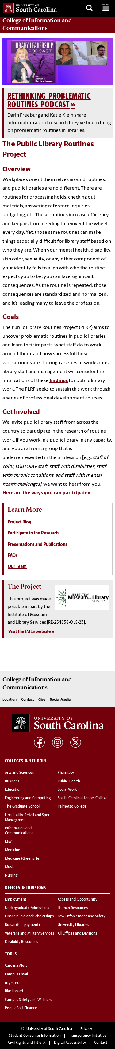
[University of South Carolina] (58, 722)
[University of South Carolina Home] (28, 7)
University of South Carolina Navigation (105, 8)
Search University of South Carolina (89, 8)
